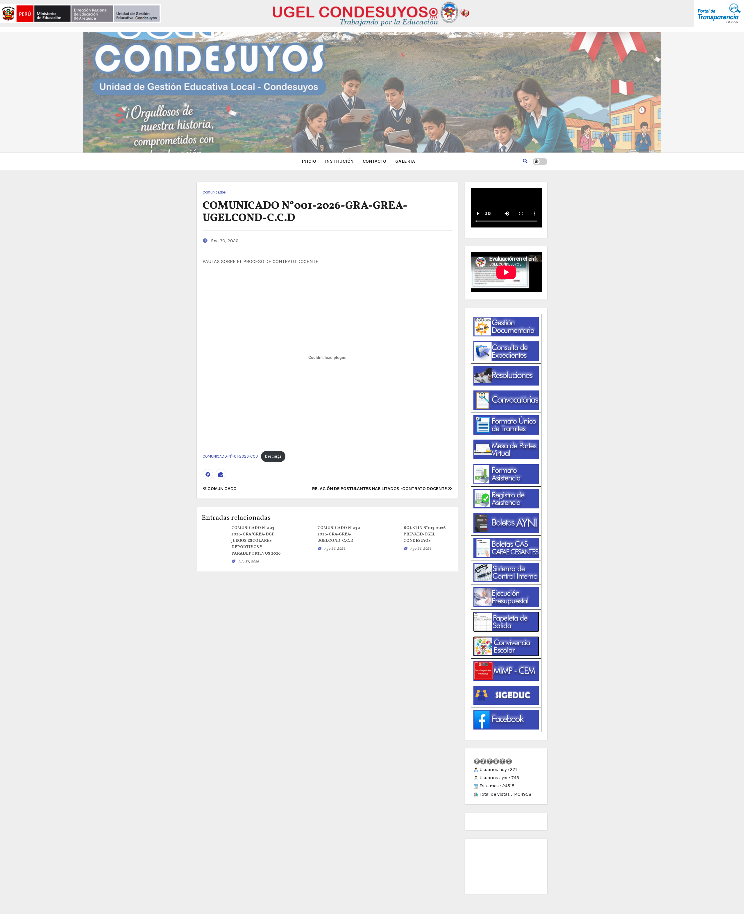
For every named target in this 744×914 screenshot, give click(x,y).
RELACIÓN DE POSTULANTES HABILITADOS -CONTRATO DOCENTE (380, 488)
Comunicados (214, 192)
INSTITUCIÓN (339, 161)
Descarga (273, 456)
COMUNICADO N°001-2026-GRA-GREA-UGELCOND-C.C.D (305, 212)
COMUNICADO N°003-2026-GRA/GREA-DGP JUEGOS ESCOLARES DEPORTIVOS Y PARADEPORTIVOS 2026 (256, 540)
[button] (525, 161)
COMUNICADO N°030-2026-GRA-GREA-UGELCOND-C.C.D (339, 534)
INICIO (309, 161)
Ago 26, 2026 (334, 548)
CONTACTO (375, 161)
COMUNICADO (222, 488)
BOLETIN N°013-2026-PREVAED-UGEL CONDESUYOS (425, 534)
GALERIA (405, 161)
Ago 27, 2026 (248, 561)
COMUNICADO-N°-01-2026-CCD (230, 456)
